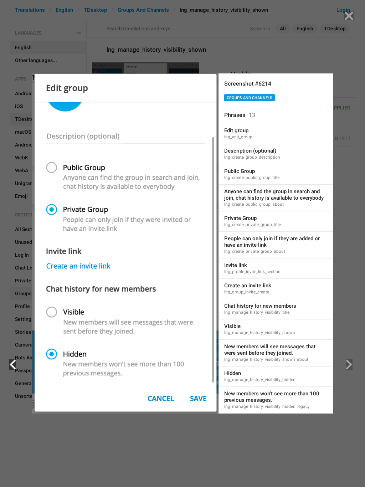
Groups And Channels (249, 98)
